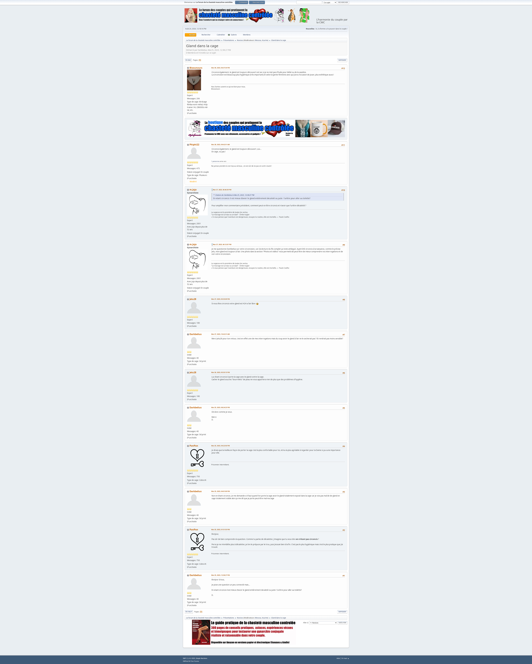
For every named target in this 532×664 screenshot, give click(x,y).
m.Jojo (193, 189)
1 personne (215, 161)
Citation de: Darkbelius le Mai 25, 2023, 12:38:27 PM (234, 195)
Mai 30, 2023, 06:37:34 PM (220, 68)
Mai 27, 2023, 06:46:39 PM (222, 190)
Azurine (265, 40)
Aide (338, 658)
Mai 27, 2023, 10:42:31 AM (220, 334)
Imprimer (342, 60)
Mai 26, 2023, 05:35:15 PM (220, 372)
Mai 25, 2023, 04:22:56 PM (220, 446)
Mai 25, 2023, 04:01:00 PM (220, 491)
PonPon (194, 445)
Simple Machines (201, 658)
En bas (188, 60)
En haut (189, 612)
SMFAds (185, 661)
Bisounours (196, 67)
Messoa (258, 40)
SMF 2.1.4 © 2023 (189, 658)
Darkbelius (196, 334)
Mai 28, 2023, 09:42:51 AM (220, 144)
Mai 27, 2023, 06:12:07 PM (222, 244)
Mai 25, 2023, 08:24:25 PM (220, 407)
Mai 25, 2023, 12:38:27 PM (220, 575)
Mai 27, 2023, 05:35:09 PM (220, 299)
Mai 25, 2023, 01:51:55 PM (220, 529)
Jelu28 (193, 299)
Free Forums (195, 661)
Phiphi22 (194, 144)
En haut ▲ (345, 658)
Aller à (305, 622)
